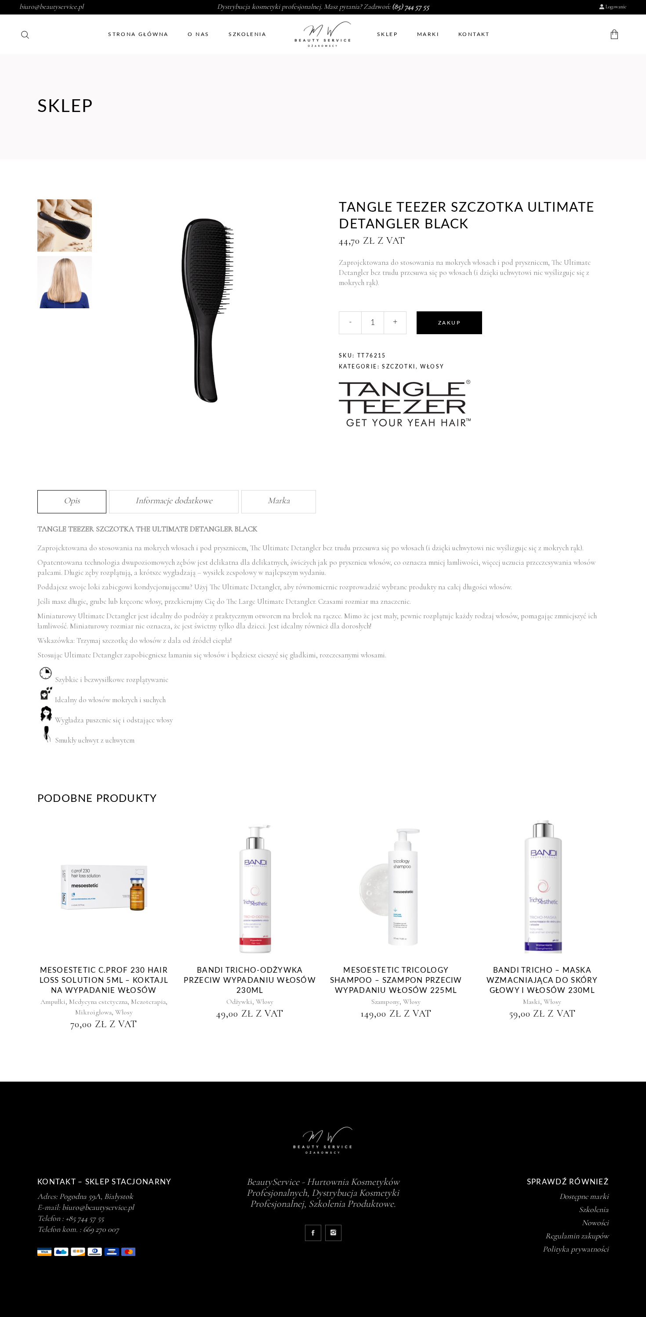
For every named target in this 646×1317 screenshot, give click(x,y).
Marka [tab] (279, 500)
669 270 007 (101, 1229)
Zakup (449, 322)
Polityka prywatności (576, 1249)
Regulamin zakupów (577, 1236)
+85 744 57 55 (84, 1218)
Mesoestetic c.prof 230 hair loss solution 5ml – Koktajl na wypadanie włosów (104, 980)
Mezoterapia (148, 1001)
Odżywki (239, 1001)
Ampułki (52, 1001)
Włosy (432, 366)
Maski (531, 1001)
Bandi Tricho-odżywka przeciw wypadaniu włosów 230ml (250, 980)
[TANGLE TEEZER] (405, 404)
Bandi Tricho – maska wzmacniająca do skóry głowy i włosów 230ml (542, 980)
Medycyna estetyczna (98, 1001)
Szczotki (398, 366)
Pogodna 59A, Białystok (96, 1196)
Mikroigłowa (93, 1012)
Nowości (595, 1222)
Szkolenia (594, 1209)
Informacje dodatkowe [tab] (173, 500)
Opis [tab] (72, 500)
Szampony (385, 1001)
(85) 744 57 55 (410, 6)
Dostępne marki (584, 1196)
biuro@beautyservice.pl (51, 6)
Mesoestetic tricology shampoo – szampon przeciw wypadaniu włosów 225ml (396, 980)
